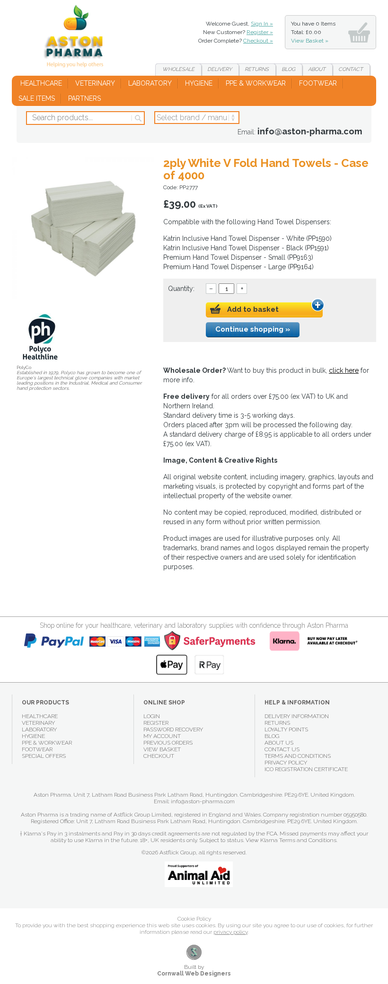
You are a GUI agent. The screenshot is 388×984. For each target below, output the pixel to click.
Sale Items (36, 98)
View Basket (162, 749)
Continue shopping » (252, 329)
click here (344, 370)
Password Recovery (173, 729)
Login (151, 716)
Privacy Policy (286, 762)
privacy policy (230, 932)
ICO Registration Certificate (306, 769)
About (317, 69)
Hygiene (198, 83)
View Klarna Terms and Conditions (291, 840)
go (137, 118)
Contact (350, 69)
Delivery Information (297, 716)
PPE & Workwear (256, 83)
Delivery (219, 69)
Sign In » (262, 23)
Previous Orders (168, 742)
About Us (279, 742)
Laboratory (150, 83)
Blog (288, 69)
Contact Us (282, 749)
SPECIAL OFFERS (44, 756)
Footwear (318, 83)
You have (313, 32)
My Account (162, 736)
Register (155, 723)
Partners (84, 98)
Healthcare (41, 83)
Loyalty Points (286, 729)
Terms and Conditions (298, 756)
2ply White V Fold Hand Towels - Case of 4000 (77, 38)
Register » (260, 32)
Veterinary (95, 83)
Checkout (158, 756)
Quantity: (181, 288)
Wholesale (178, 69)
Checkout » (258, 40)
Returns (257, 69)
